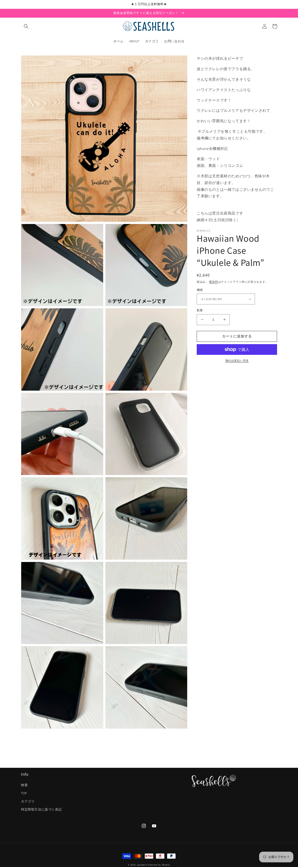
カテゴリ (27, 801)
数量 (200, 310)
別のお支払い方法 (237, 360)
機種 (200, 290)
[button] (26, 26)
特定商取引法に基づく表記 (41, 809)
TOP (24, 793)
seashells (142, 864)
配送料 (213, 281)
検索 (24, 785)
